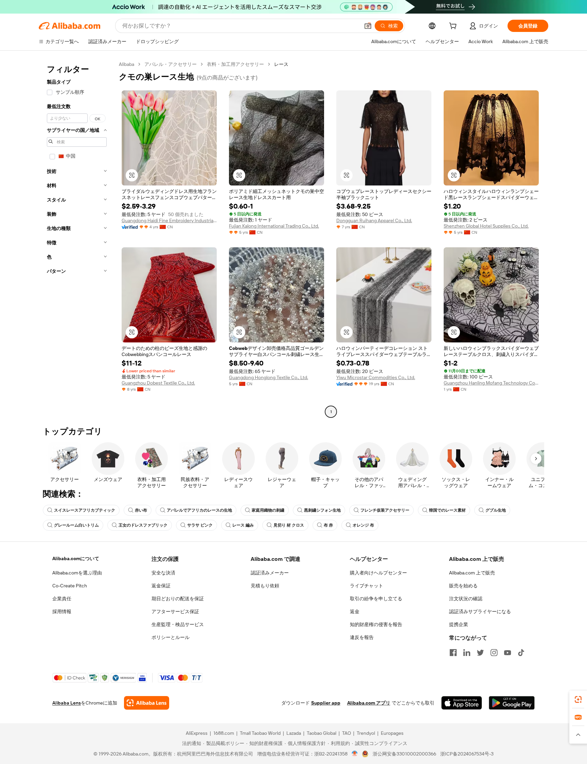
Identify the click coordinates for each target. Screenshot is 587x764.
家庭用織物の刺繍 (268, 510)
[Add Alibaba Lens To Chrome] (146, 703)
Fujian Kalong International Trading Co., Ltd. (274, 226)
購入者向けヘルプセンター (378, 572)
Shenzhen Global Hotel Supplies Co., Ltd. (486, 226)
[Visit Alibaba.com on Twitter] (480, 652)
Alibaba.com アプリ (368, 703)
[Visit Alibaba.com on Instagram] (494, 652)
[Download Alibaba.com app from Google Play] (512, 703)
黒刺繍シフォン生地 (322, 510)
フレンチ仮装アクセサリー (384, 510)
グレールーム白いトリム (76, 525)
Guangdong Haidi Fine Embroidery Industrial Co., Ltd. (169, 220)
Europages (392, 733)
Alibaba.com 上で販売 (472, 572)
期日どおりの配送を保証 (178, 598)
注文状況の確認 (465, 598)
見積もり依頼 (265, 585)
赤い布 (141, 510)
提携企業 (458, 624)
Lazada (293, 733)
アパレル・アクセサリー (170, 64)
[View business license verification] (355, 753)
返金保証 (161, 585)
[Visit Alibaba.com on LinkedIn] (467, 652)
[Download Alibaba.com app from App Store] (461, 703)
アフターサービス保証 (175, 611)
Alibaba (126, 64)
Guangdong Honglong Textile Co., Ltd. (268, 377)
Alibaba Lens (66, 703)
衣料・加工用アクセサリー (235, 64)
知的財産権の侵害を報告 (376, 624)
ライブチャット (366, 585)
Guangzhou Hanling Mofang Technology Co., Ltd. (491, 383)
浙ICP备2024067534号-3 (467, 754)
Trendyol (366, 733)
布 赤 (328, 525)
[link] (578, 699)
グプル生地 (495, 510)
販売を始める (463, 585)
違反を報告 (362, 637)
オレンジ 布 (363, 525)
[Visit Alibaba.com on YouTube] (507, 652)
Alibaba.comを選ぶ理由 (77, 572)
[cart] (454, 27)
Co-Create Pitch (69, 585)
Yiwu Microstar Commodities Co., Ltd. (375, 377)
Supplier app (325, 703)
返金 (354, 611)
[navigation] (77, 239)
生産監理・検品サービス (178, 624)
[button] (368, 26)
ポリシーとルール (171, 637)
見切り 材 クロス (288, 525)
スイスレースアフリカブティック (84, 510)
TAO (346, 733)
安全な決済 (163, 572)
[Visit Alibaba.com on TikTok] (521, 652)
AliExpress (197, 733)
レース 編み (243, 525)
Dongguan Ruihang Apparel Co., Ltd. (374, 220)
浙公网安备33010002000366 (404, 754)
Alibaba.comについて (75, 558)
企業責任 (61, 598)
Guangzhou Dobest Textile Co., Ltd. (158, 383)
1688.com (223, 733)
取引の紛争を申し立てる (376, 598)
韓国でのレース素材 (447, 510)
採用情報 (61, 611)
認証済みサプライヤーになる (480, 611)
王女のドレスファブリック (143, 525)
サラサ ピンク (200, 525)
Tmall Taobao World (260, 733)
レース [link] (281, 64)
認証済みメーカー (270, 572)
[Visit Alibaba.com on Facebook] (453, 652)
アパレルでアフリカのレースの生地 (199, 510)
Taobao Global (321, 733)
